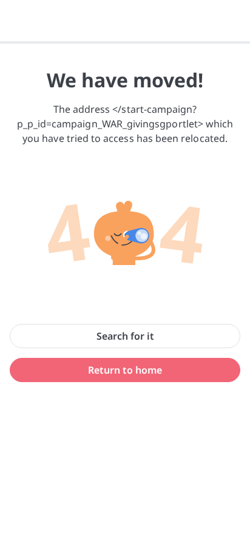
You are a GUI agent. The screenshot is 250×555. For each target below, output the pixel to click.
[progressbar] (125, 42)
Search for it (125, 336)
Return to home (125, 370)
